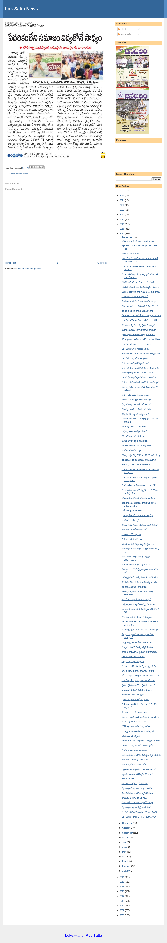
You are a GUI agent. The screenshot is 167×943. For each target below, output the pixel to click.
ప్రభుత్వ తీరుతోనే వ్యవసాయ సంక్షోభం (137, 515)
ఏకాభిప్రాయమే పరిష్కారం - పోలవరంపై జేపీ (139, 812)
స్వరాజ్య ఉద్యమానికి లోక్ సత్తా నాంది (137, 372)
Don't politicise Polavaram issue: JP (139, 485)
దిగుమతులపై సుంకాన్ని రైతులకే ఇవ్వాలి (138, 325)
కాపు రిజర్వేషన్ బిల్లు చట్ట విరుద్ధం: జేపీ (138, 544)
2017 (122, 233)
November (127, 823)
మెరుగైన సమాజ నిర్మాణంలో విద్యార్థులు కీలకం (141, 740)
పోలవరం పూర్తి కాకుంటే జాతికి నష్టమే (137, 745)
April (124, 856)
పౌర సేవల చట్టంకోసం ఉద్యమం (135, 358)
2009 (122, 910)
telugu (25, 173)
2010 (122, 905)
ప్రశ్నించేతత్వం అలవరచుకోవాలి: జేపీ (137, 404)
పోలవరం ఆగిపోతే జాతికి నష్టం (134, 798)
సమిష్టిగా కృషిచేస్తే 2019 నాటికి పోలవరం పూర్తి (141, 455)
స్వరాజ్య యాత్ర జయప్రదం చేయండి (136, 807)
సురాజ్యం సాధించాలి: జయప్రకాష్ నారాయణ (140, 717)
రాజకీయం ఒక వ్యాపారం (132, 520)
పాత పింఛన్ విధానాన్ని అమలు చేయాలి (138, 680)
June (125, 847)
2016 (122, 877)
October (126, 828)
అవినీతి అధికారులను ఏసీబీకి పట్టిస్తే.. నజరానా (141, 287)
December (127, 237)
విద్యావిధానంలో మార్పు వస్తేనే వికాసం (137, 647)
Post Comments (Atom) (29, 268)
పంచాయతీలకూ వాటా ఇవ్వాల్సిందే (136, 445)
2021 (122, 214)
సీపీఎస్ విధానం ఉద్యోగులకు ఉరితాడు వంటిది (141, 675)
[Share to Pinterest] (43, 167)
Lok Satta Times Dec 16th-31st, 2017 (139, 320)
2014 (122, 886)
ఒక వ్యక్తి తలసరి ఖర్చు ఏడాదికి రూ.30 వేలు (140, 577)
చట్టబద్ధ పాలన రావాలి (131, 254)
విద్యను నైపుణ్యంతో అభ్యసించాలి (136, 414)
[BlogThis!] (33, 167)
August (126, 837)
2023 (122, 205)
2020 (122, 219)
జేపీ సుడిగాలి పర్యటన (131, 736)
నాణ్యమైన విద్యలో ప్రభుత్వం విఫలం (137, 690)
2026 (122, 191)
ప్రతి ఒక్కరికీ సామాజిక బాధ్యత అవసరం (138, 334)
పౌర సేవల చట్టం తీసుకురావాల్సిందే (136, 599)
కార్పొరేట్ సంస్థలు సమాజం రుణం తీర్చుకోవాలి (141, 353)
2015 (122, 882)
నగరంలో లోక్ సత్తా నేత (131, 534)
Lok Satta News (21, 8)
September (127, 833)
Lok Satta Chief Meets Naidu (135, 349)
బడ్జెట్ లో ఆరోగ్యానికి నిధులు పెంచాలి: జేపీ (139, 769)
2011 (122, 901)
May (124, 852)
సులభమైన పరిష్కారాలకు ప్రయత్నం (136, 399)
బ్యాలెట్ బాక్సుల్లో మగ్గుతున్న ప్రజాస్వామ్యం (139, 652)
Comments (125, 34)
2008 (122, 915)
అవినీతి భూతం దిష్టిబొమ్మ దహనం (136, 564)
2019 (122, 224)
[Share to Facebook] (39, 167)
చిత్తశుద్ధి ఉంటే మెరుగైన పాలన (134, 431)
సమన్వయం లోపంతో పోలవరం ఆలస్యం (138, 498)
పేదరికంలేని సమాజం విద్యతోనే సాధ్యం (24, 25)
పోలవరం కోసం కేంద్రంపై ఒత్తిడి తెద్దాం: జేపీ (139, 582)
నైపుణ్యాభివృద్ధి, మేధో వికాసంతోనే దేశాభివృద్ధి (140, 630)
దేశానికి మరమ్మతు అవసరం (133, 656)
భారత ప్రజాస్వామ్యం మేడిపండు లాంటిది (139, 377)
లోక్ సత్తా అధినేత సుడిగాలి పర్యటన (137, 617)
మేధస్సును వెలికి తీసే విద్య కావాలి (136, 465)
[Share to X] (36, 167)
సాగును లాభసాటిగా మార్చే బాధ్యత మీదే (139, 666)
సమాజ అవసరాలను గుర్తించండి (135, 296)
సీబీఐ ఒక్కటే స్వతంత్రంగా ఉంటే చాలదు (138, 241)
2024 (122, 200)
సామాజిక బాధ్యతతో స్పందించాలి (135, 363)
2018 (122, 229)
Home (57, 263)
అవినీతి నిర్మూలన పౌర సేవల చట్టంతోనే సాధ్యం (141, 292)
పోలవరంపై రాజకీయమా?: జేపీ (134, 529)
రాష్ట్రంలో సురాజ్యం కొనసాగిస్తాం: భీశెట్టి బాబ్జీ (140, 368)
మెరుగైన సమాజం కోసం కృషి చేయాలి (137, 793)
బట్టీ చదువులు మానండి (132, 510)
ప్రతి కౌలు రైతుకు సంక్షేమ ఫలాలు (135, 699)
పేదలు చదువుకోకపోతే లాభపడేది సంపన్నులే (140, 382)
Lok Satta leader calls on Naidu (136, 344)
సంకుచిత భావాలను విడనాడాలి (135, 750)
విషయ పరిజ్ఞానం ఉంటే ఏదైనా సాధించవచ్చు (140, 525)
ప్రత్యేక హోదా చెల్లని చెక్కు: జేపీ (135, 441)
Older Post (102, 263)
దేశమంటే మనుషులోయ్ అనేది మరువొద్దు (139, 301)
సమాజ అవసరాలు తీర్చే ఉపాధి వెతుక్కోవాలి (140, 306)
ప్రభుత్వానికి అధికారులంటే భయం (136, 395)
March (125, 861)
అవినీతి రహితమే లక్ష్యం (131, 450)
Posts (123, 29)
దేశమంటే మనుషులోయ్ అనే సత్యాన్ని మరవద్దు (141, 315)
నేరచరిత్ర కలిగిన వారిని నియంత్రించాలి (138, 311)
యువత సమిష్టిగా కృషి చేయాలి (135, 783)
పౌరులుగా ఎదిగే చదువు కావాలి (135, 694)
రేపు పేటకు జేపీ (128, 779)
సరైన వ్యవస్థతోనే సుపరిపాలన (134, 426)
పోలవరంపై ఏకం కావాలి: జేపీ (134, 764)
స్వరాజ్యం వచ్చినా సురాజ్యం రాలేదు (137, 788)
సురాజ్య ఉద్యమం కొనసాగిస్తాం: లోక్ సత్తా (139, 330)
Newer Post (10, 263)
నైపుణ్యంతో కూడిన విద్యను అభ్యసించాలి (139, 460)
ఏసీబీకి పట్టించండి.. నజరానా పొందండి (138, 282)
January (126, 871)
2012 (122, 896)
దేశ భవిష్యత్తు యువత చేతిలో (134, 721)
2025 (122, 195)
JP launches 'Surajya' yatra (134, 712)
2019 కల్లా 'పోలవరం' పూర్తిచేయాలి (136, 726)
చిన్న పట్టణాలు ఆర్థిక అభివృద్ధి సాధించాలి (138, 604)
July (124, 842)
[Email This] (30, 167)
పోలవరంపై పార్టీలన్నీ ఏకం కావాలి (135, 759)
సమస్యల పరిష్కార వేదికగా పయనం (136, 409)
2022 (122, 210)
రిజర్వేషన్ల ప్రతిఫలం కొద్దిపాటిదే (134, 587)
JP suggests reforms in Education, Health (141, 339)
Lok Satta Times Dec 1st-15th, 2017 (139, 817)
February (126, 866)
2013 (122, 891)
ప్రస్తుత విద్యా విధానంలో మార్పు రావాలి (138, 671)
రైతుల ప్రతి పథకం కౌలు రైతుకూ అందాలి (138, 685)
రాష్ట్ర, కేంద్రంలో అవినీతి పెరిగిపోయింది (137, 642)
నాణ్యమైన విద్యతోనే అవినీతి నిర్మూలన (138, 731)
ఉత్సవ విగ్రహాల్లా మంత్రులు (133, 661)
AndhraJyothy (16, 173)
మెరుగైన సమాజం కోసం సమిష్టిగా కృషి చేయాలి (141, 755)
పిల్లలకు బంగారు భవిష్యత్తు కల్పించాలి (137, 774)
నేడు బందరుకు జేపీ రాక (132, 539)
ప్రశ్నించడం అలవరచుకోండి (133, 436)
